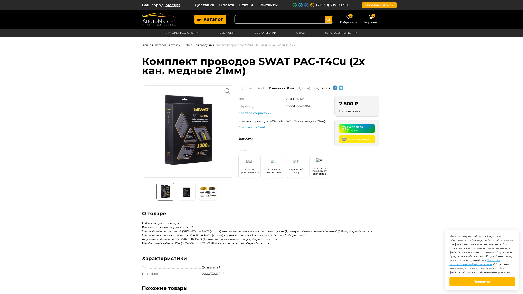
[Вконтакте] (335, 89)
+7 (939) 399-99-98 (331, 5)
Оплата (226, 5)
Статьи (246, 5)
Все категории (265, 32)
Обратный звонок (379, 5)
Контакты (268, 5)
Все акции (227, 32)
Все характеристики (255, 113)
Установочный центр (340, 32)
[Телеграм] (341, 89)
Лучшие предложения (183, 32)
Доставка (204, 5)
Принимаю (482, 281)
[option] (188, 131)
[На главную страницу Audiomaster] (159, 19)
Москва (172, 5)
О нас (300, 32)
